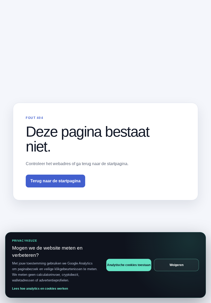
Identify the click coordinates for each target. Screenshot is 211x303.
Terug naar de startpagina (55, 181)
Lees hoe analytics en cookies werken (40, 288)
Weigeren (176, 265)
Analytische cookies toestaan (129, 265)
